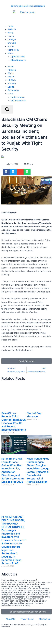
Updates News (18, 56)
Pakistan (12, 29)
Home (10, 26)
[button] (6, 172)
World (10, 32)
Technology (13, 50)
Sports (11, 46)
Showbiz (12, 43)
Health (11, 36)
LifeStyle (12, 39)
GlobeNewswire (18, 60)
